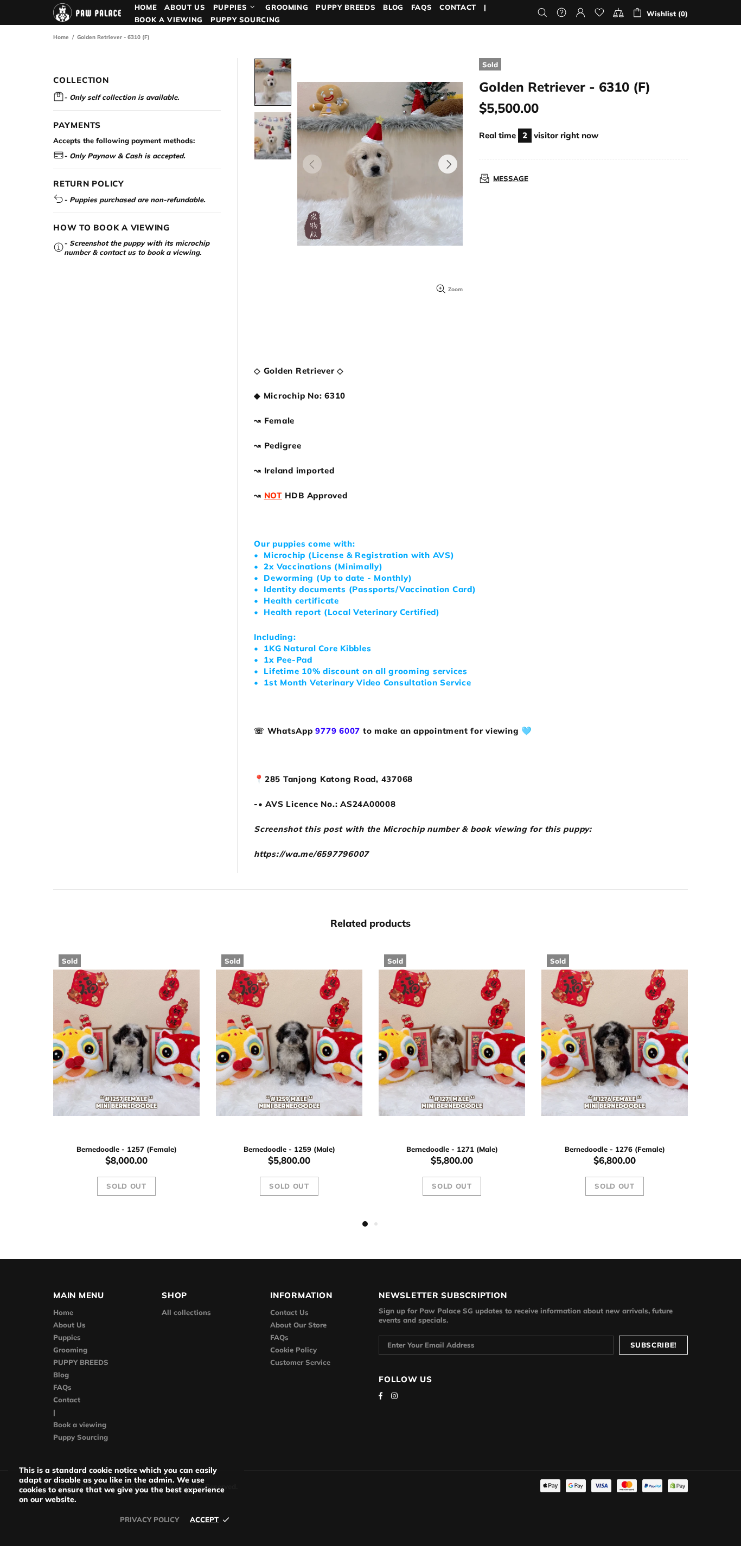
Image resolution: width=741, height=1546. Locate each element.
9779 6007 (337, 731)
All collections (186, 1312)
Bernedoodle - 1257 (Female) (126, 1149)
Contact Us (289, 1312)
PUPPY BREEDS (80, 1362)
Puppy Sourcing (80, 1437)
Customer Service (300, 1362)
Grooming (70, 1349)
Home (61, 37)
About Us (69, 1324)
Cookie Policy (293, 1349)
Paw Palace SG (87, 12)
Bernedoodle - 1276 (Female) (615, 1149)
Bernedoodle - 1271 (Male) (452, 1149)
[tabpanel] (126, 1083)
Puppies (67, 1337)
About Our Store (298, 1324)
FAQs (62, 1387)
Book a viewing (79, 1424)
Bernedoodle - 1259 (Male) (289, 1149)
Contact (66, 1399)
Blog (61, 1374)
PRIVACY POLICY (149, 1519)
